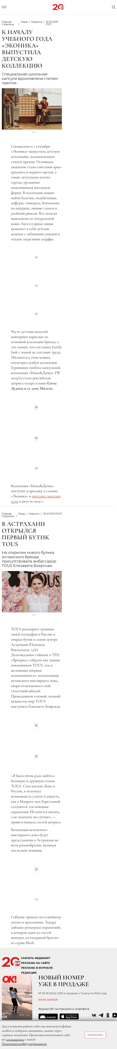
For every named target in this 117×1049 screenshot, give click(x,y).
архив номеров (48, 999)
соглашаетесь (15, 1039)
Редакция (29, 972)
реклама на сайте (35, 963)
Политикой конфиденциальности (24, 1044)
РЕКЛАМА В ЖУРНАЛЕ (37, 967)
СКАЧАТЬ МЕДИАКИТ (35, 958)
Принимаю (95, 1034)
